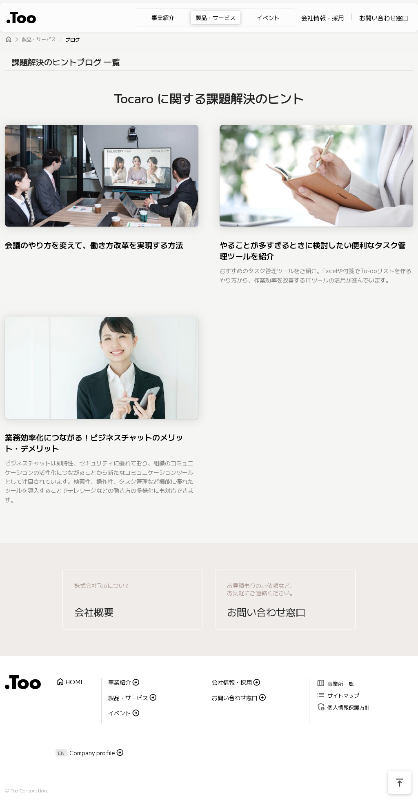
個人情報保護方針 (343, 706)
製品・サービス (216, 17)
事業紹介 (162, 17)
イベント (268, 17)
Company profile (92, 753)
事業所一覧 (335, 683)
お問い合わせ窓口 (383, 17)
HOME (70, 682)
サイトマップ (337, 695)
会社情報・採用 (322, 17)
